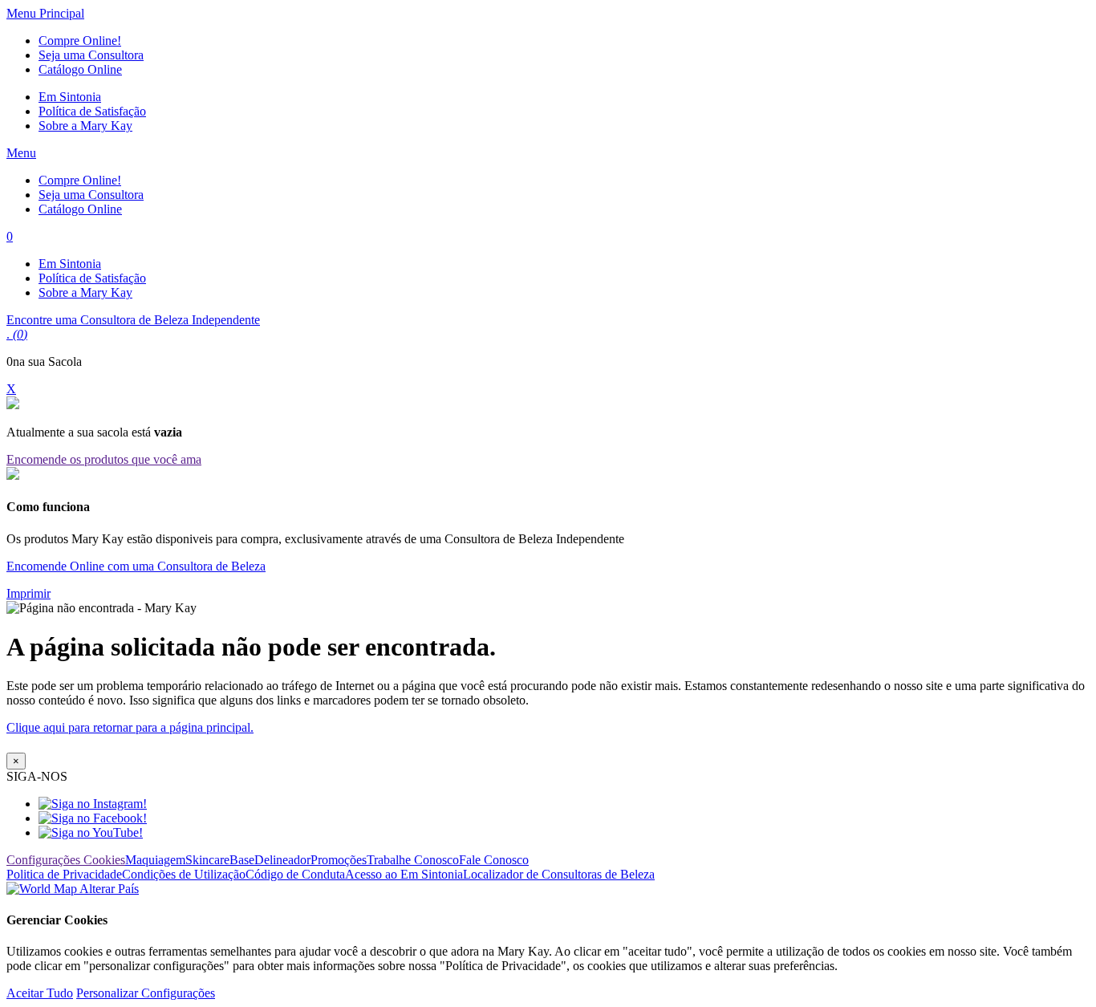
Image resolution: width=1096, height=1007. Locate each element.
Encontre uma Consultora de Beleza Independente (133, 320)
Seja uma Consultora (91, 55)
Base (241, 860)
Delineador (282, 860)
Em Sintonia (70, 97)
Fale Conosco (494, 860)
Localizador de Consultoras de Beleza (559, 874)
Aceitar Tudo (39, 993)
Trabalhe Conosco (413, 860)
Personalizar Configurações (145, 993)
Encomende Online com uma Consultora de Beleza (136, 566)
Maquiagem (155, 860)
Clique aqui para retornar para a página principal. (130, 727)
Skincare (207, 860)
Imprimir (28, 593)
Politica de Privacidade (64, 874)
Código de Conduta (295, 874)
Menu (21, 153)
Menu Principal (45, 13)
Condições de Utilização (184, 874)
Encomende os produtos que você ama (103, 459)
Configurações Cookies (65, 860)
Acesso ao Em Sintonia (404, 874)
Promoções (339, 860)
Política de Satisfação (92, 111)
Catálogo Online (80, 69)
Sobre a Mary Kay (85, 125)
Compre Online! (80, 40)
